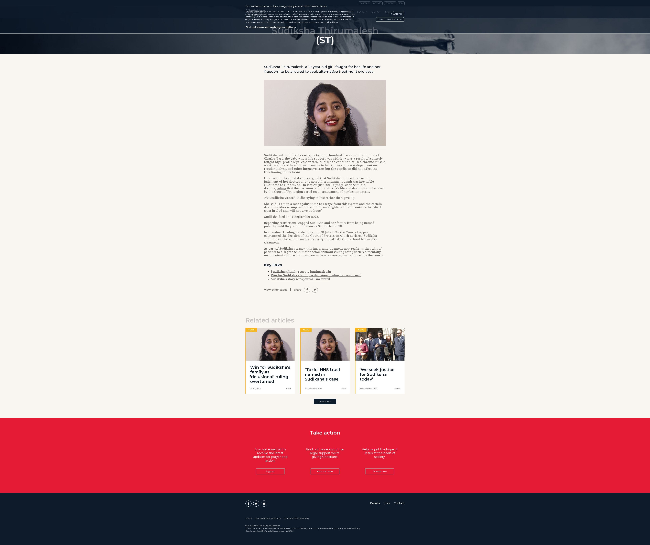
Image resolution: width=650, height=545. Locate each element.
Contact (399, 503)
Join (387, 503)
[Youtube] (264, 503)
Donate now (380, 471)
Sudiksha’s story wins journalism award (300, 279)
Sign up (270, 471)
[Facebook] (248, 503)
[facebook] (307, 290)
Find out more (325, 471)
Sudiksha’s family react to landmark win (301, 271)
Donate (375, 503)
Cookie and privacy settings (296, 518)
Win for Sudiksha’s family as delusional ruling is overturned (316, 275)
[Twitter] (256, 503)
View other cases (275, 289)
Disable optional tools (389, 19)
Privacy (248, 518)
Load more (325, 401)
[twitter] (315, 290)
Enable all (396, 14)
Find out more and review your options (270, 27)
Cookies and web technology (268, 518)
